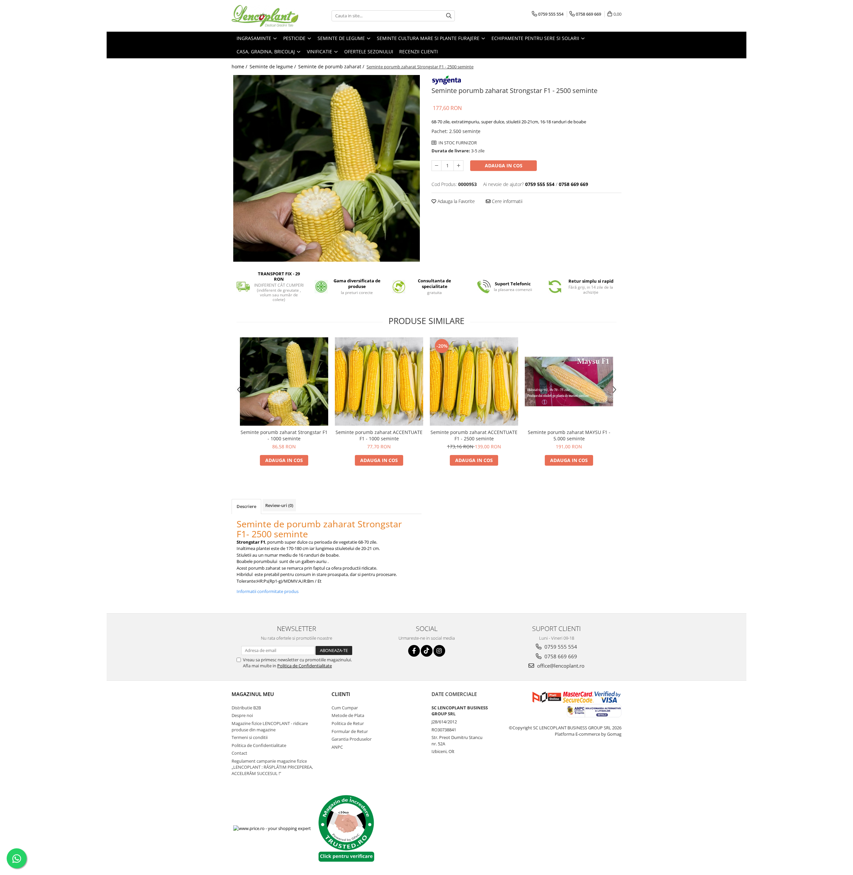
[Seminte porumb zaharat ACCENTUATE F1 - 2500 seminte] (474, 381)
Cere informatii (506, 201)
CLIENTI (341, 694)
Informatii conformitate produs (268, 591)
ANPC (337, 747)
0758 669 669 (560, 656)
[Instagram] (439, 651)
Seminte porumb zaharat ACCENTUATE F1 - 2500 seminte (473, 435)
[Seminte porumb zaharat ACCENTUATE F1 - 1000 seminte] (379, 381)
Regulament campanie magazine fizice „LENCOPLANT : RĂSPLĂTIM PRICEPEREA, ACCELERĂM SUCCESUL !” (272, 767)
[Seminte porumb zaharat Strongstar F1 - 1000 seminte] (284, 381)
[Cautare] (449, 15)
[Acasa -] (265, 16)
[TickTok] (426, 651)
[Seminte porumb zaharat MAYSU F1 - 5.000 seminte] (569, 381)
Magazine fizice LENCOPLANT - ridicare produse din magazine (270, 726)
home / (240, 66)
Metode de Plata (348, 715)
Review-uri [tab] (279, 505)
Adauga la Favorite (455, 201)
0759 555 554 (560, 646)
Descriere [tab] (246, 506)
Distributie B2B (246, 708)
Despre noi (242, 715)
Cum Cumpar (345, 708)
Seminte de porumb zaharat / (332, 66)
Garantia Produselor (352, 739)
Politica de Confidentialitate (304, 666)
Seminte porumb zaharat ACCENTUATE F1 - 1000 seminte (379, 435)
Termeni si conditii (250, 737)
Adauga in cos (503, 165)
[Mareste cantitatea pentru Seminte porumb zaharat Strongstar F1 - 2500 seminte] (458, 165)
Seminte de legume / (273, 66)
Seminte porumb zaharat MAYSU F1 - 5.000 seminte (569, 435)
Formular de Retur (350, 731)
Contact (239, 753)
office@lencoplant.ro (560, 665)
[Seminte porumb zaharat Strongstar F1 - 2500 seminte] (327, 168)
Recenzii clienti (418, 51)
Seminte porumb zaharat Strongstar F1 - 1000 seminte (284, 435)
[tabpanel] (327, 168)
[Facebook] (414, 651)
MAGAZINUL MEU (253, 694)
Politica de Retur (348, 723)
